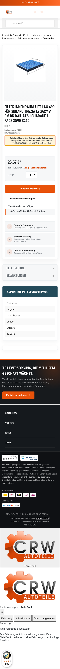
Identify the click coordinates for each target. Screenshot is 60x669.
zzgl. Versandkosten (36, 167)
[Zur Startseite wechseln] (9, 12)
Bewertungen (16, 275)
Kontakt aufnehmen (18, 395)
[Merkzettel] (40, 12)
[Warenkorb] (47, 12)
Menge (11, 175)
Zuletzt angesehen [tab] (44, 618)
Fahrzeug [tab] (6, 618)
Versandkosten (42, 518)
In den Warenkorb (30, 188)
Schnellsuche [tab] (22, 618)
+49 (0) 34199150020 (30, 2)
